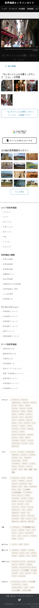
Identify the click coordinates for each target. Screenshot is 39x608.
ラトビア (23, 440)
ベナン (23, 509)
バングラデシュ (16, 463)
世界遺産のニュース (10, 388)
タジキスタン (27, 457)
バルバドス (28, 573)
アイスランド (15, 399)
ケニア (13, 489)
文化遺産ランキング (10, 316)
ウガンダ (30, 477)
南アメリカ (7, 232)
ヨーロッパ (7, 212)
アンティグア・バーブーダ (18, 561)
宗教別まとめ (8, 358)
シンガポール (32, 454)
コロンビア (15, 553)
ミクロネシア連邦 (26, 590)
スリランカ (15, 457)
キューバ (14, 564)
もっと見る (19, 192)
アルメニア (33, 402)
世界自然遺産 (8, 264)
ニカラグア (15, 573)
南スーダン (31, 521)
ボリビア (34, 555)
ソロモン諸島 (32, 581)
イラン (33, 530)
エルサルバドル (31, 561)
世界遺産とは (8, 299)
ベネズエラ (21, 555)
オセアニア (7, 247)
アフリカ (6, 242)
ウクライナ (15, 408)
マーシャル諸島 (16, 590)
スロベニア (29, 420)
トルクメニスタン (16, 460)
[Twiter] (19, 599)
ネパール (25, 460)
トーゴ (27, 504)
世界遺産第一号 (8, 363)
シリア (13, 535)
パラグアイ (33, 553)
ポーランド (15, 437)
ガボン (30, 483)
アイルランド (24, 399)
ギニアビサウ (33, 486)
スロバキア (21, 420)
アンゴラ (23, 477)
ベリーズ (14, 576)
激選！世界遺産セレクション (13, 373)
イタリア (27, 405)
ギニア (26, 486)
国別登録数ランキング (11, 336)
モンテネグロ (15, 440)
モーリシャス (31, 515)
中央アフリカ (15, 521)
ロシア (31, 443)
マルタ (21, 437)
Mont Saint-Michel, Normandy (21, 49)
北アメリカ (7, 222)
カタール (21, 533)
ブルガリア (30, 428)
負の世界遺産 (8, 279)
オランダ (30, 408)
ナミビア (23, 507)
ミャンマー (29, 466)
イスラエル (21, 530)
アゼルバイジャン (16, 402)
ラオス (20, 469)
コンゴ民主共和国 (16, 492)
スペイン (14, 420)
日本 (35, 469)
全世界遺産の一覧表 (10, 289)
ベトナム (14, 466)
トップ (4, 9)
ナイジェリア (15, 507)
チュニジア (20, 504)
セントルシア (15, 570)
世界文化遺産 (8, 259)
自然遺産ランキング (10, 321)
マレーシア (21, 466)
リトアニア (30, 440)
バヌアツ (25, 584)
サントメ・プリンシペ (17, 495)
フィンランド (15, 428)
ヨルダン (14, 538)
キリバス (24, 581)
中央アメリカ (8, 227)
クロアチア (21, 414)
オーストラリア (16, 581)
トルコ (19, 535)
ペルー (28, 555)
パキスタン (24, 463)
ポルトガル (30, 434)
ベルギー (22, 431)
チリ (27, 553)
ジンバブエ (23, 498)
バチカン (30, 425)
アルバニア (25, 402)
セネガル (14, 501)
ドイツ (33, 423)
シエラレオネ (15, 498)
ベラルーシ (15, 431)
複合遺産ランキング (10, 326)
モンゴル (14, 469)
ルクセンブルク (16, 443)
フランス (23, 428)
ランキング (13, 9)
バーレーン (26, 535)
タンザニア (29, 501)
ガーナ (20, 486)
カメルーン (15, 483)
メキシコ (26, 544)
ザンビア (27, 495)
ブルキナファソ (16, 509)
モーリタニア (15, 518)
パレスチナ (33, 535)
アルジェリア (15, 477)
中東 (4, 237)
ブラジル (14, 555)
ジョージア (15, 417)
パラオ (25, 587)
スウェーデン (28, 417)
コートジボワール (27, 492)
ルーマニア (24, 443)
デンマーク (27, 423)
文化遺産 (22, 9)
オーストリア (15, 411)
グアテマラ (21, 564)
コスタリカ (29, 564)
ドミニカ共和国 (24, 570)
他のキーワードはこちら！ (13, 368)
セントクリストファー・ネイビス (28, 567)
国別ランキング (8, 331)
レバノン (21, 538)
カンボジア (23, 454)
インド (13, 451)
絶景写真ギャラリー (10, 378)
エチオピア (21, 480)
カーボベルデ (23, 483)
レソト (34, 518)
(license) (35, 50)
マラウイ (23, 512)
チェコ (20, 423)
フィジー (32, 587)
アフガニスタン (16, 527)
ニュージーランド (16, 584)
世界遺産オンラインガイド (19, 3)
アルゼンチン (15, 550)
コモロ (19, 489)
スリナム (22, 553)
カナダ (20, 544)
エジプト (14, 480)
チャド (13, 504)
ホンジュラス (22, 576)
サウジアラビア (29, 533)
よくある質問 (8, 294)
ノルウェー (15, 425)
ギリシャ (14, 414)
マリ (29, 512)
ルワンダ (28, 518)
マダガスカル (15, 512)
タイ (21, 457)
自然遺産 (30, 9)
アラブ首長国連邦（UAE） (28, 527)
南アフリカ (23, 521)
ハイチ (21, 573)
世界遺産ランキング (10, 311)
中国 (25, 469)
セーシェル (21, 501)
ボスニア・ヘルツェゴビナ (18, 434)
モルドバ (27, 437)
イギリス (21, 405)
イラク (28, 530)
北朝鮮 (30, 469)
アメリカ (14, 544)
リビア (22, 518)
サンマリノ (29, 414)
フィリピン (32, 463)
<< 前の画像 (10, 66)
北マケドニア (15, 446)
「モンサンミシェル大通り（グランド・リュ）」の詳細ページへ (19, 113)
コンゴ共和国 (26, 489)
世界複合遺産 (8, 269)
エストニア (22, 408)
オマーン (14, 533)
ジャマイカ (15, 567)
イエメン (14, 530)
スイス (21, 417)
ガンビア (14, 486)
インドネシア (21, 451)
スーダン (31, 498)
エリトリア (29, 480)
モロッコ (23, 515)
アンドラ (14, 405)
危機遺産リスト (8, 274)
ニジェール (30, 507)
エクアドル (31, 550)
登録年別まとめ (8, 349)
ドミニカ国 (33, 570)
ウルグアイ (23, 550)
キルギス (30, 411)
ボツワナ (30, 509)
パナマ (34, 573)
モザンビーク (15, 515)
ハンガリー (22, 425)
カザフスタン (15, 454)
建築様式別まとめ (9, 353)
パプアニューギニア (17, 587)
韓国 (13, 472)
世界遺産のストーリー (11, 383)
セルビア (14, 423)
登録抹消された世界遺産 (12, 284)
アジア (5, 217)
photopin (35, 49)
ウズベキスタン (30, 451)
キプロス (23, 411)
